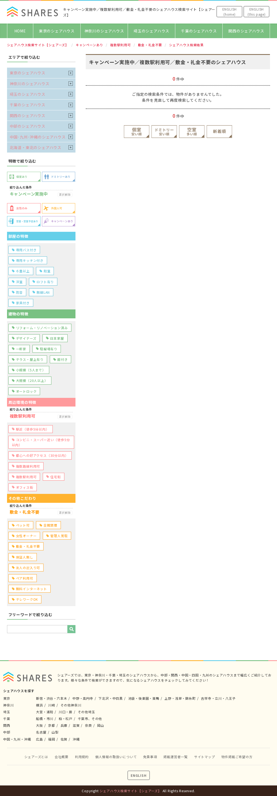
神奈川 (8, 705)
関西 (6, 725)
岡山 (100, 725)
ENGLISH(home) (229, 11)
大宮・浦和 (44, 711)
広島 (39, 739)
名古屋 (41, 732)
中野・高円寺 (82, 698)
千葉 (6, 718)
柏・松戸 (65, 718)
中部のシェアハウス (27, 126)
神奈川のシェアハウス (104, 31)
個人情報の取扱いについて (116, 756)
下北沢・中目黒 (110, 698)
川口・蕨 (65, 711)
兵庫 (64, 725)
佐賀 (64, 739)
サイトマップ (204, 756)
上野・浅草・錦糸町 (180, 698)
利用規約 (82, 756)
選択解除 (65, 194)
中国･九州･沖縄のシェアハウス (38, 137)
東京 (6, 698)
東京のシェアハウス (57, 31)
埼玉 (6, 711)
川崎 (51, 705)
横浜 (39, 705)
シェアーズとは (36, 756)
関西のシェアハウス (246, 31)
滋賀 (76, 725)
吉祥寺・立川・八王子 (218, 698)
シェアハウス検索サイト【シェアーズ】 (130, 790)
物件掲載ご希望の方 (236, 756)
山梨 (55, 732)
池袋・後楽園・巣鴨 (143, 698)
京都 (51, 725)
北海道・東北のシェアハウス (35, 147)
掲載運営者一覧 (175, 756)
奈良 (88, 725)
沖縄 (76, 739)
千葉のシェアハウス (199, 31)
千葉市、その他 (90, 718)
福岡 (51, 739)
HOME (20, 31)
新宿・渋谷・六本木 (51, 698)
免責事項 (150, 756)
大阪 (39, 725)
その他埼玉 (86, 711)
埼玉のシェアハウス (151, 31)
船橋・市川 (44, 718)
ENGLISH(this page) (257, 11)
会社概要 (61, 756)
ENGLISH (139, 775)
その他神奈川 (71, 705)
